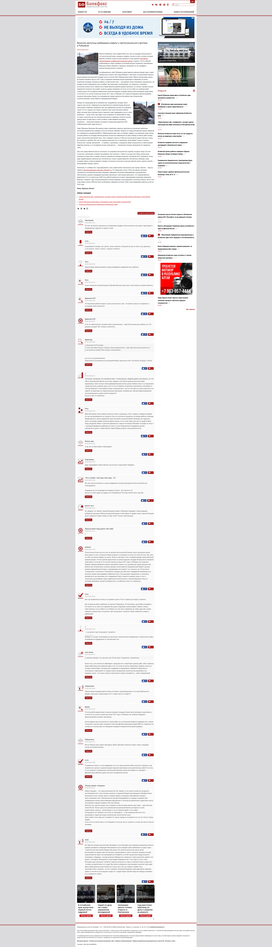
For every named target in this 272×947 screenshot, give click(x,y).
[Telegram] (152, 4)
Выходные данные (82, 941)
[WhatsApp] (87, 208)
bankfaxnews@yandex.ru (157, 927)
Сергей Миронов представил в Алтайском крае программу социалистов (105, 202)
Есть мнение (104, 12)
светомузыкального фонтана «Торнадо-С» (97, 170)
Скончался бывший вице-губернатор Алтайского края (98, 204)
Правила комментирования (123, 941)
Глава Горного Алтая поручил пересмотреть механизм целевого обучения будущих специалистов (173, 300)
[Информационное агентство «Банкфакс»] (95, 4)
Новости (82, 12)
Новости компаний (184, 12)
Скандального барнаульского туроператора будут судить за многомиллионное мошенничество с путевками (175, 163)
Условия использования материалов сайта (101, 941)
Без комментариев (152, 12)
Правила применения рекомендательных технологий (148, 941)
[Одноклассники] (168, 4)
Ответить (88, 232)
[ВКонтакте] (156, 4)
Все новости (190, 309)
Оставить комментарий (146, 213)
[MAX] (164, 4)
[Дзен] (160, 4)
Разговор (127, 12)
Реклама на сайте (170, 941)
